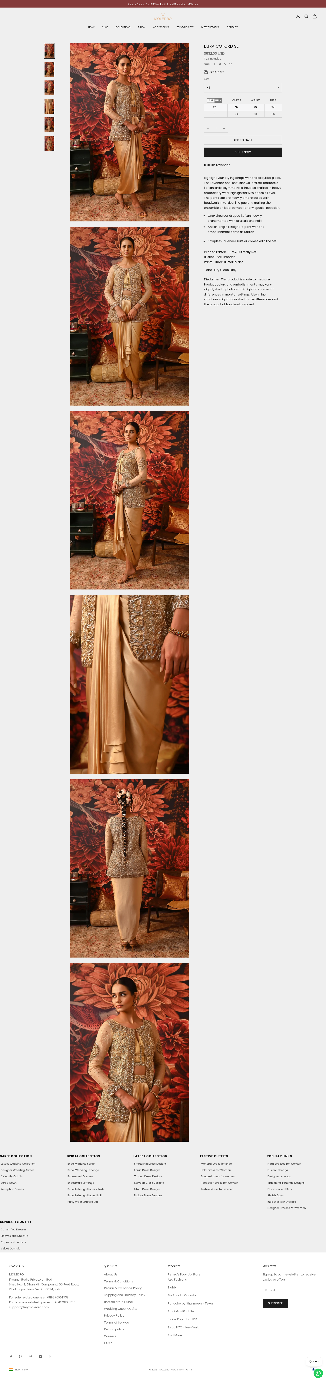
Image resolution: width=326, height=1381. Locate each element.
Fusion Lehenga (278, 1170)
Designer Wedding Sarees (17, 1170)
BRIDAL (142, 27)
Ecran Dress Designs (147, 1170)
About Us (110, 1274)
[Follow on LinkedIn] (50, 1356)
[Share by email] (230, 64)
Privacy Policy (114, 1315)
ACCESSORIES (161, 27)
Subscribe (275, 1303)
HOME (91, 27)
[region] (243, 107)
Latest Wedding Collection (18, 1164)
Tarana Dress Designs (148, 1176)
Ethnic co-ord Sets (280, 1189)
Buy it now (243, 152)
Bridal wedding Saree (81, 1164)
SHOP (105, 27)
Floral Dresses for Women (284, 1164)
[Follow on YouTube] (40, 1356)
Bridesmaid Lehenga (81, 1183)
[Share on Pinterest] (225, 64)
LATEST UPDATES (210, 27)
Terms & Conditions (118, 1281)
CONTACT (232, 27)
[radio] (211, 100)
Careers (110, 1336)
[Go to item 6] (49, 143)
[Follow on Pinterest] (30, 1356)
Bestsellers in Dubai (118, 1302)
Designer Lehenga (279, 1176)
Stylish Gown (276, 1195)
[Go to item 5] (49, 124)
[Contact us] (318, 1373)
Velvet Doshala (10, 1248)
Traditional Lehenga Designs (286, 1183)
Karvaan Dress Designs (149, 1183)
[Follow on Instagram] (21, 1356)
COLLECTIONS (123, 27)
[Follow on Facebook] (11, 1356)
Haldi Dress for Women (216, 1170)
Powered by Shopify (181, 1369)
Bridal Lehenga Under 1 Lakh (85, 1195)
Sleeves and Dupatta (14, 1236)
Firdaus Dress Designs (148, 1195)
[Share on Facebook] (214, 64)
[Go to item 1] (49, 51)
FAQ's (108, 1343)
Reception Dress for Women (219, 1183)
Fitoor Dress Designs (147, 1189)
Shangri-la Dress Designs (150, 1164)
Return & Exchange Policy (123, 1288)
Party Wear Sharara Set (83, 1202)
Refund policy (114, 1329)
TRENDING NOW (185, 27)
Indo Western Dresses (282, 1202)
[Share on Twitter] (219, 64)
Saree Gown (9, 1183)
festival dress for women (217, 1189)
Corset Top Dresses (13, 1229)
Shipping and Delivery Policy (124, 1295)
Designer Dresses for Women (287, 1208)
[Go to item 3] (49, 88)
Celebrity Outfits (12, 1176)
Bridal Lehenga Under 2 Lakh (86, 1189)
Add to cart (243, 140)
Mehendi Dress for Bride (216, 1164)
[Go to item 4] (49, 106)
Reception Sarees (12, 1189)
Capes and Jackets (13, 1242)
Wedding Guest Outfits (120, 1309)
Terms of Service (116, 1322)
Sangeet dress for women (218, 1176)
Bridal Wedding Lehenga (83, 1170)
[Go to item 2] (49, 69)
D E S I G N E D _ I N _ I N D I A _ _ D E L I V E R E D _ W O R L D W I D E (163, 3)
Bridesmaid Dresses (80, 1176)
